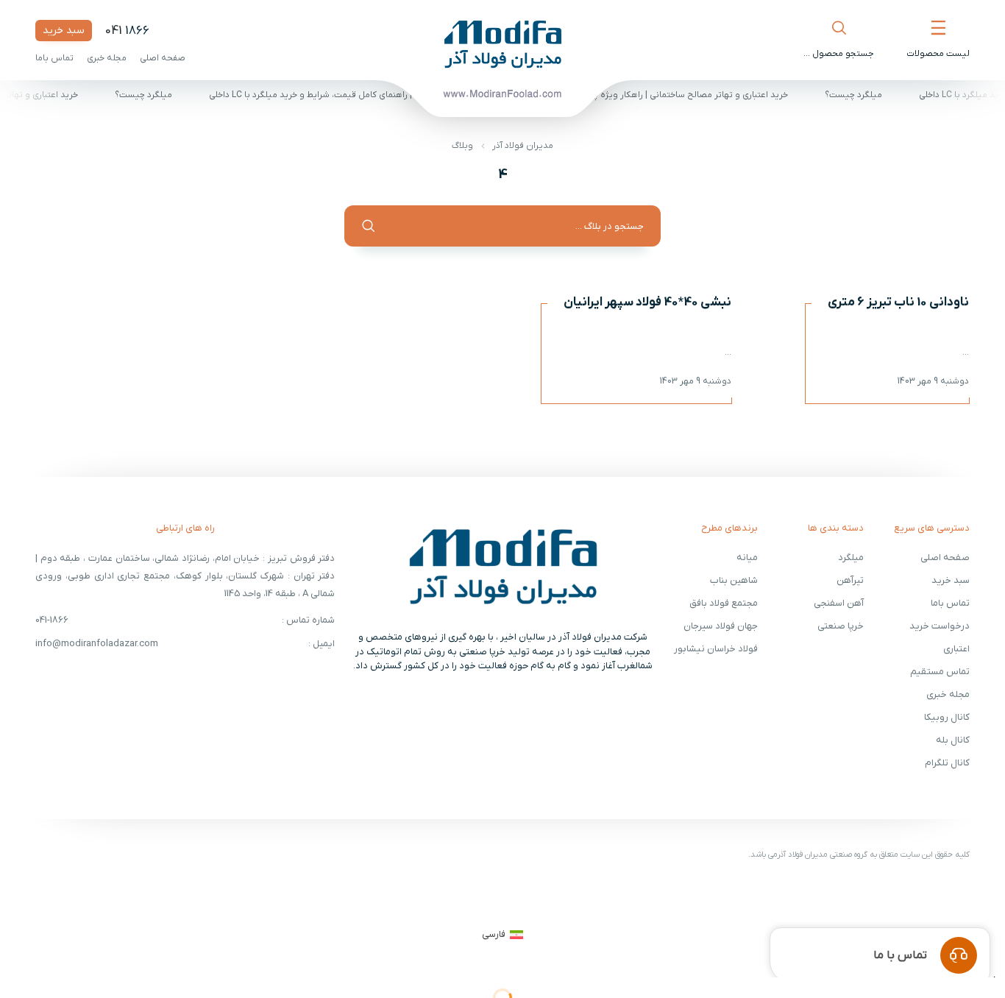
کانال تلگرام (947, 763)
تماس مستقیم (940, 671)
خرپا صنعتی (840, 626)
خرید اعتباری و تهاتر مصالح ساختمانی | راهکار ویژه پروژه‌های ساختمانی (662, 95)
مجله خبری (107, 58)
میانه (747, 557)
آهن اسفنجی (839, 603)
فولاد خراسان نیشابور (716, 649)
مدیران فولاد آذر (522, 146)
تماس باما (54, 58)
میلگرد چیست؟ (859, 95)
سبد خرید (64, 31)
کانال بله (953, 740)
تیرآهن (850, 580)
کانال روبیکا (947, 717)
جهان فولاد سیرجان (720, 626)
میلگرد (851, 557)
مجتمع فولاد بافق (723, 603)
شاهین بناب (734, 580)
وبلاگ (462, 146)
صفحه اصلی (162, 58)
